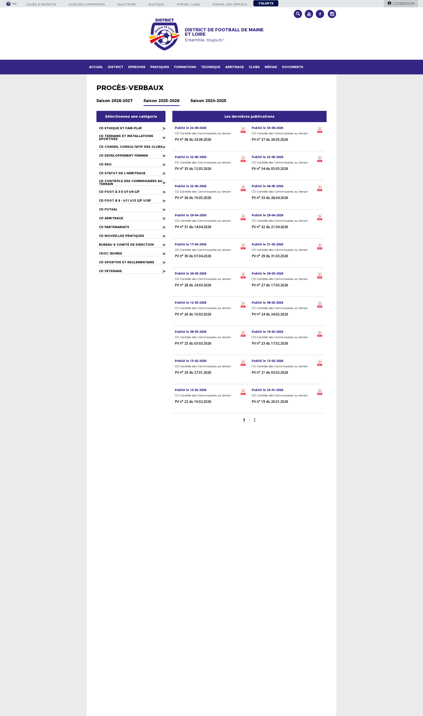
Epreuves (136, 67)
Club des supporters (87, 4)
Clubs (254, 67)
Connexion (403, 3)
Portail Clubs (188, 4)
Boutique (156, 4)
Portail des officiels (230, 4)
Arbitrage (234, 67)
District (115, 67)
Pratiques (159, 67)
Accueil (96, 67)
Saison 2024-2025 (208, 100)
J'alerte (265, 3)
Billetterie (127, 4)
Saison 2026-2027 (114, 100)
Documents (292, 67)
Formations (185, 67)
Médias (271, 67)
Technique (210, 67)
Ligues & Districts (41, 4)
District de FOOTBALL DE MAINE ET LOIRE (224, 32)
